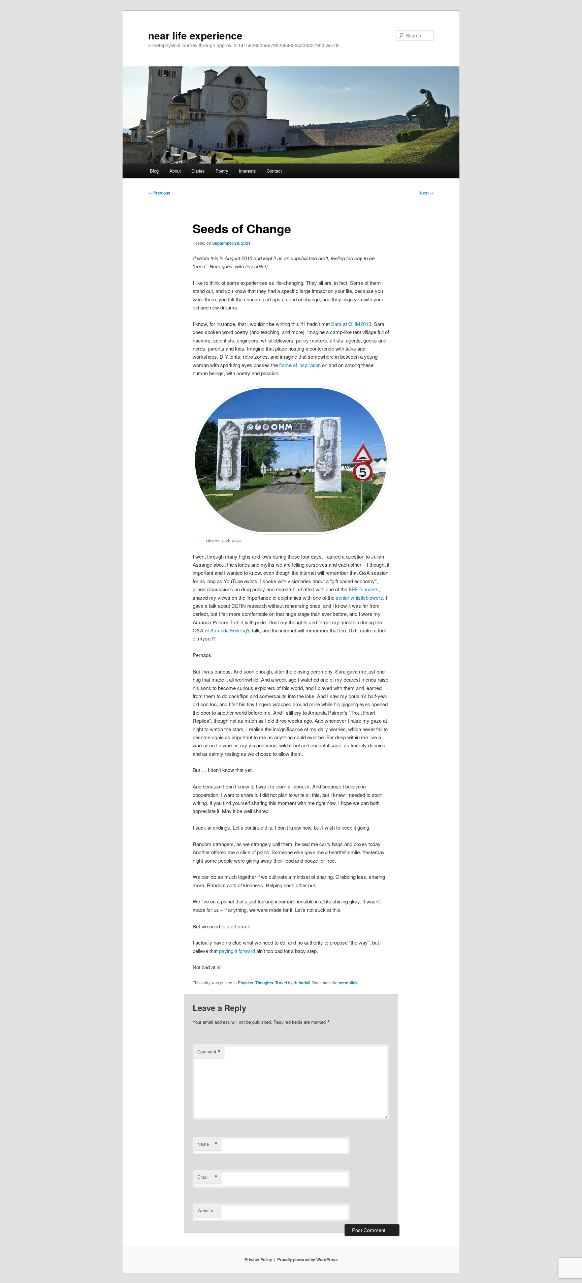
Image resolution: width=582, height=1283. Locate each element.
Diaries (198, 171)
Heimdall (301, 983)
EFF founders (364, 589)
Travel (281, 983)
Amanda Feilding (228, 630)
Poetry (222, 171)
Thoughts (264, 983)
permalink (348, 983)
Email (207, 1177)
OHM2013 (359, 323)
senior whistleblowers (359, 597)
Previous (159, 193)
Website (205, 1210)
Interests (247, 171)
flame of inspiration (300, 364)
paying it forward (237, 950)
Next (427, 193)
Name (207, 1144)
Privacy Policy (258, 1259)
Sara (336, 323)
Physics (245, 983)
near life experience (195, 35)
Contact (274, 171)
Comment (209, 1051)
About (175, 171)
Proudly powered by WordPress (307, 1259)
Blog (154, 171)
